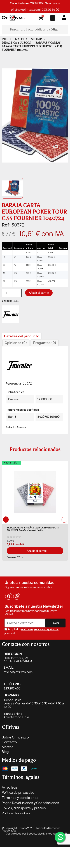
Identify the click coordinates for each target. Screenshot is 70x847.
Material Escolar (28, 39)
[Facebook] (8, 596)
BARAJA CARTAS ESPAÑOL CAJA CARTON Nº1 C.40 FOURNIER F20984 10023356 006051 (33, 529)
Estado (10, 427)
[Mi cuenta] (64, 17)
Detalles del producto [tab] (21, 336)
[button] (39, 292)
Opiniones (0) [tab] (16, 343)
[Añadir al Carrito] (63, 252)
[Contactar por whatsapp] (60, 837)
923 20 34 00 (50, 10)
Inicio (6, 39)
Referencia (13, 383)
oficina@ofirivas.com (25, 10)
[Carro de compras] (41, 18)
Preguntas (44, 343)
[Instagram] (17, 596)
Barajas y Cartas (48, 42)
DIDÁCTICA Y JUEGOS (16, 42)
